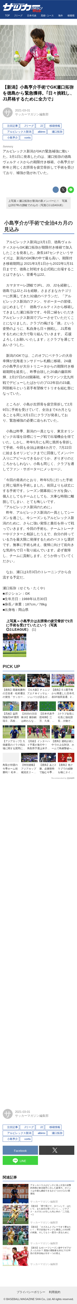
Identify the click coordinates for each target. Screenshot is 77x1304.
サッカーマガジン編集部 (32, 114)
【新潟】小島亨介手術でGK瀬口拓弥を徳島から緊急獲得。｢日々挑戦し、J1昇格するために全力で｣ (38, 93)
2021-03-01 (22, 110)
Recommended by (58, 778)
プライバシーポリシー (31, 1292)
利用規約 (54, 1292)
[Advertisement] (38, 942)
